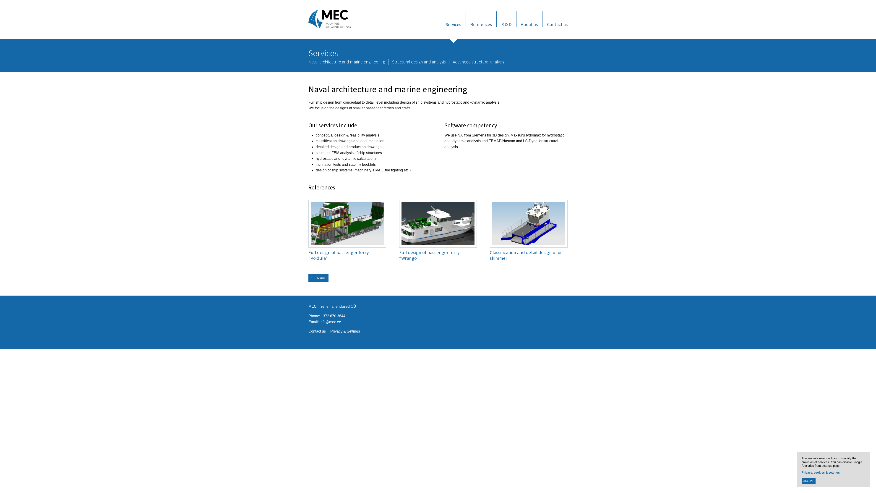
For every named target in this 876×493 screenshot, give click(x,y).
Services (453, 24)
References (481, 24)
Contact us (557, 24)
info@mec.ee (330, 322)
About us (529, 24)
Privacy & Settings (345, 331)
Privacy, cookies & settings (821, 472)
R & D (506, 24)
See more (318, 278)
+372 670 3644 (333, 316)
